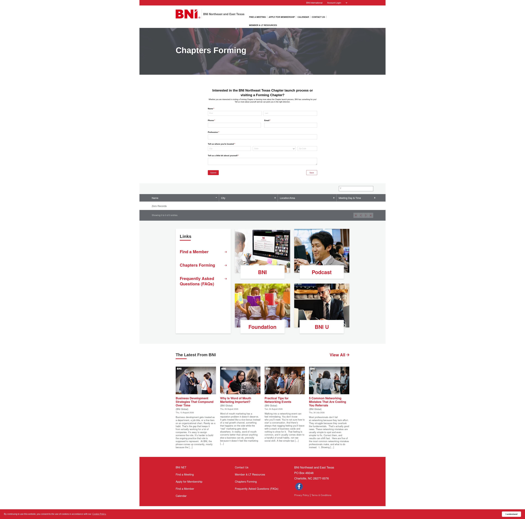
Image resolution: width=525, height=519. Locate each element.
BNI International (314, 2)
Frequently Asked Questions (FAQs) (197, 281)
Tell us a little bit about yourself (227, 155)
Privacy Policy (301, 495)
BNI (262, 272)
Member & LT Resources (263, 25)
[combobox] (274, 148)
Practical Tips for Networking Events (278, 399)
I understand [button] (511, 514)
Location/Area (287, 198)
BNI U (322, 326)
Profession (217, 132)
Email (271, 120)
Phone (215, 120)
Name (155, 198)
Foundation (262, 326)
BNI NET (181, 467)
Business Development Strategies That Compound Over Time (194, 401)
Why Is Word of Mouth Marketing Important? (235, 399)
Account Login (334, 2)
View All (338, 354)
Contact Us (318, 16)
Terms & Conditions (321, 495)
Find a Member (194, 251)
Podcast (322, 272)
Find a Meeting (257, 16)
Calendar (303, 16)
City (223, 198)
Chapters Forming (197, 265)
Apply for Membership (282, 16)
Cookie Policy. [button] (99, 514)
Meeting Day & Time (350, 198)
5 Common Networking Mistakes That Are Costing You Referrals (327, 401)
